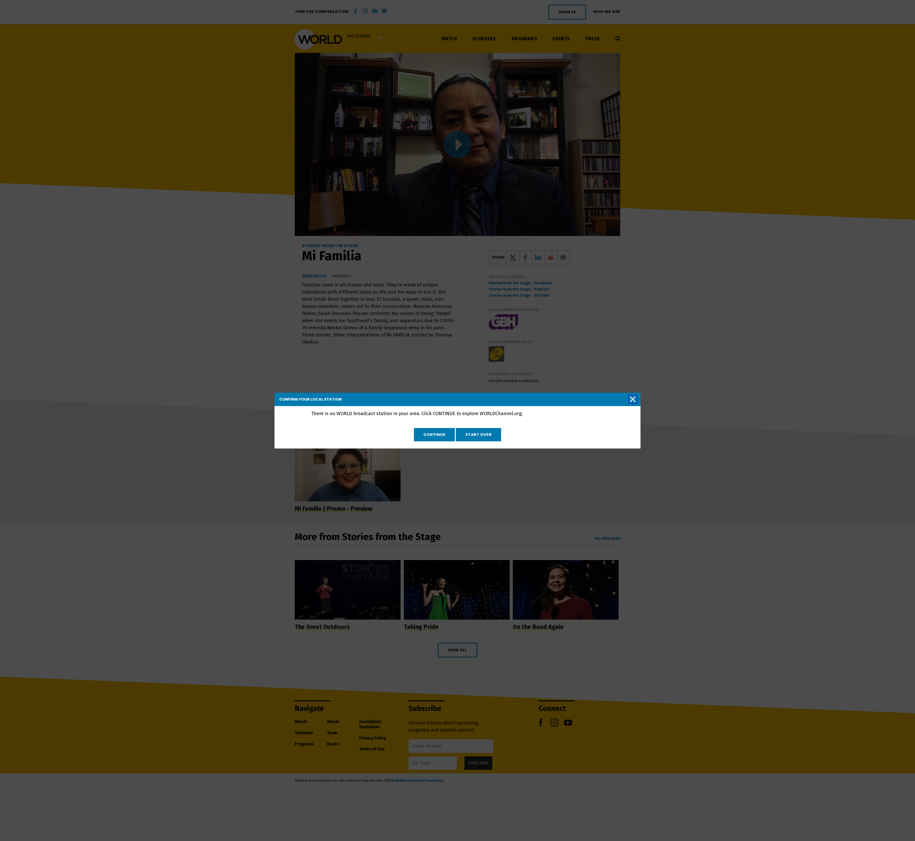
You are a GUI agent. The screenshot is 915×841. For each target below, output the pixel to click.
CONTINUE (434, 434)
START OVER (478, 434)
